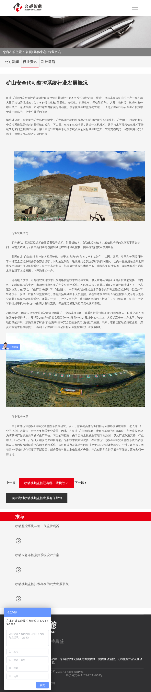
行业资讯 (54, 52)
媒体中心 (40, 52)
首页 (29, 52)
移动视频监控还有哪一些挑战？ (46, 483)
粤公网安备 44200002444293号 (84, 675)
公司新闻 (12, 62)
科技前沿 (48, 62)
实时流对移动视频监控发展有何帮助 (37, 498)
